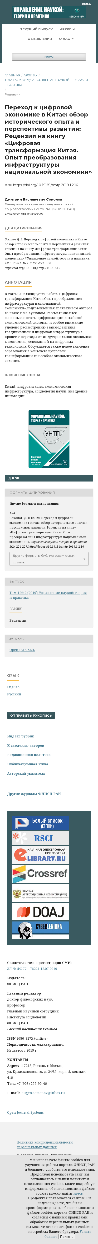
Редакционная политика (29, 754)
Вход (86, 3)
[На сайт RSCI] (40, 843)
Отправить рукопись (31, 715)
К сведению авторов (25, 745)
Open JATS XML (22, 649)
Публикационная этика (27, 764)
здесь (78, 1193)
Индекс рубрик (20, 736)
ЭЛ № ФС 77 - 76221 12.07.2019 (32, 968)
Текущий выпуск (36, 29)
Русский (14, 694)
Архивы (67, 29)
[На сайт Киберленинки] (40, 938)
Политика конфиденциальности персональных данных (45, 1144)
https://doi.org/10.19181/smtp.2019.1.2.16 (45, 185)
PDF (15, 478)
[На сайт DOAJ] (40, 919)
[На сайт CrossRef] (40, 881)
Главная (12, 75)
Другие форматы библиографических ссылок (43, 559)
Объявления (40, 39)
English (13, 687)
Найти (49, 57)
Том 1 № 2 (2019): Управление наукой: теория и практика (46, 82)
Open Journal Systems (25, 1112)
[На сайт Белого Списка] (40, 828)
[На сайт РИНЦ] (40, 862)
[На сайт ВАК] (40, 901)
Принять (66, 1237)
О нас (65, 39)
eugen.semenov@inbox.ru (43, 1092)
